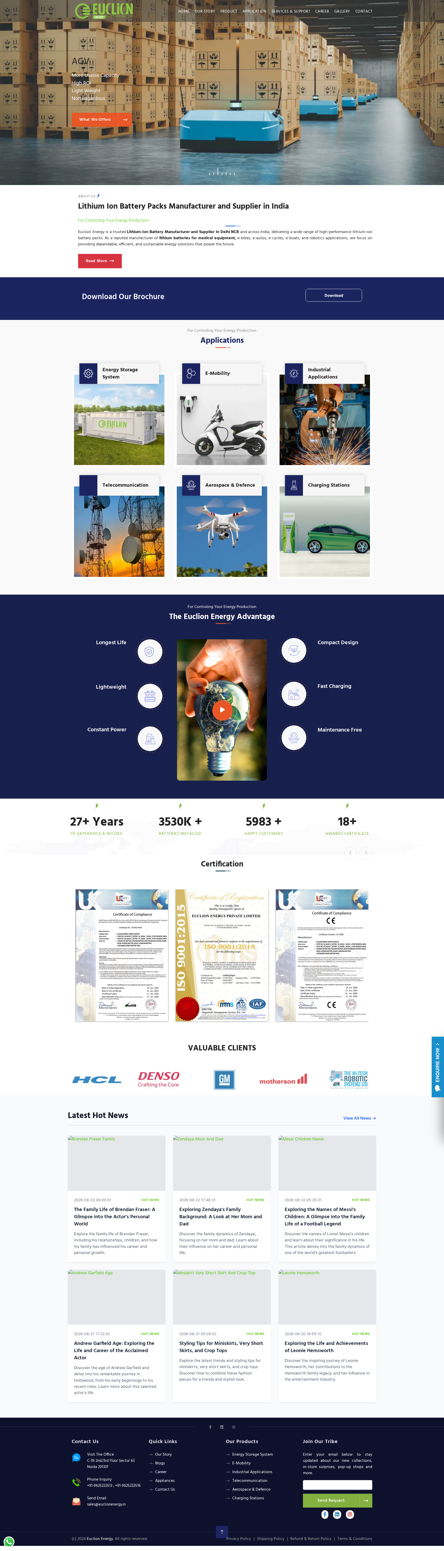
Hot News (150, 1200)
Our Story (205, 11)
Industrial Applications (323, 373)
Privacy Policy (238, 1539)
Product (228, 11)
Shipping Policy (270, 1539)
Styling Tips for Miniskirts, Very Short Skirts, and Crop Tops (221, 1347)
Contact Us (165, 1490)
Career (322, 11)
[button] (209, 171)
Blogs (160, 1463)
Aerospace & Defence (230, 485)
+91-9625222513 (99, 1486)
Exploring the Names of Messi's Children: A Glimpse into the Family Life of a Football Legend (325, 1217)
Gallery (342, 11)
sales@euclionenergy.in (106, 1504)
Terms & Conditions (354, 1539)
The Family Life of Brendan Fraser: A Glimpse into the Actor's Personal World (114, 1217)
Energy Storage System (120, 373)
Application (254, 11)
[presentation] (350, 853)
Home (184, 11)
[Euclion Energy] (105, 9)
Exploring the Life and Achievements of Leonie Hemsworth (326, 1347)
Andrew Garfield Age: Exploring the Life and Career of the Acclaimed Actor (114, 1351)
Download (334, 295)
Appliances (165, 1481)
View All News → (359, 1118)
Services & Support (291, 11)
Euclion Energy (100, 1539)
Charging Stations (329, 485)
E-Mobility (217, 374)
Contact (363, 11)
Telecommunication (126, 485)
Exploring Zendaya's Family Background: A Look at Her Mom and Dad (220, 1217)
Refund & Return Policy (310, 1539)
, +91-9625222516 (127, 1486)
